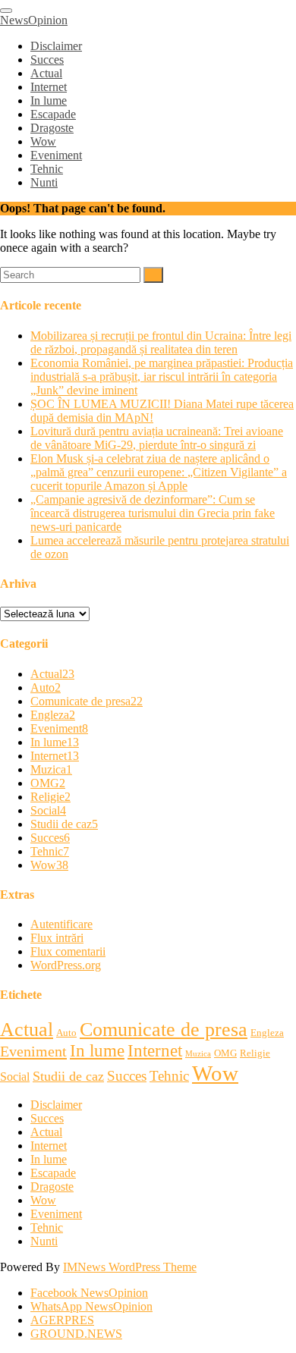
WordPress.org (65, 965)
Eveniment (56, 155)
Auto (45, 687)
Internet (48, 86)
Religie (50, 796)
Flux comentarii (67, 951)
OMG (47, 783)
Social (48, 810)
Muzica (51, 769)
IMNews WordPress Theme (130, 1266)
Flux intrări (56, 937)
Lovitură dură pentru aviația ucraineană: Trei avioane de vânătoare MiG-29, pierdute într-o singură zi (156, 438)
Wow (43, 141)
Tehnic (46, 168)
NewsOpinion (34, 20)
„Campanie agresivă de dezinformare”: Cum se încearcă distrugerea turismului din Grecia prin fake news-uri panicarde (152, 513)
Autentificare (61, 924)
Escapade (53, 114)
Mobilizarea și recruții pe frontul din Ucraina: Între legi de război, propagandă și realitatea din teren (160, 342)
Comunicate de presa (86, 701)
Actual (46, 73)
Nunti (44, 182)
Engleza (52, 714)
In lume (48, 100)
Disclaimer (56, 45)
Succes (47, 59)
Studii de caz (64, 824)
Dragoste (52, 127)
